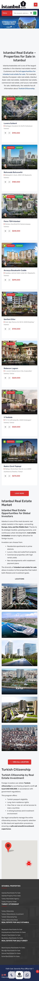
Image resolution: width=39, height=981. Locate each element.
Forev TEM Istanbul (12, 221)
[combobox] (7, 13)
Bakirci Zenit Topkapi (12, 466)
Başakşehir (19, 660)
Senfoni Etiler (9, 319)
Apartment (19, 98)
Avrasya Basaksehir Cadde (15, 270)
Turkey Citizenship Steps (10, 920)
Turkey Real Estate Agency (10, 899)
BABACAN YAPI (13, 361)
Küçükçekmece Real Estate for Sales (14, 932)
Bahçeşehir (19, 716)
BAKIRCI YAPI (13, 459)
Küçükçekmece (19, 603)
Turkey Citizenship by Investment (13, 914)
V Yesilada (8, 417)
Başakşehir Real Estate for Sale (12, 929)
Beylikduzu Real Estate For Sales (12, 938)
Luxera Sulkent (10, 123)
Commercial (10, 98)
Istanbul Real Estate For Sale (11, 893)
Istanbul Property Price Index (11, 896)
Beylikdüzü (19, 631)
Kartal (19, 688)
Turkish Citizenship (26, 88)
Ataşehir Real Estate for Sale (11, 935)
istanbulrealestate (14, 116)
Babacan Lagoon (11, 368)
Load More (19, 493)
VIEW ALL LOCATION (20, 762)
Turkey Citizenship (8, 911)
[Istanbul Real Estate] (14, 4)
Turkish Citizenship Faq (9, 917)
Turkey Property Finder (9, 902)
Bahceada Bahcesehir (13, 172)
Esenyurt (19, 744)
